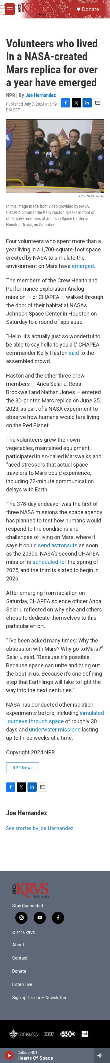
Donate (90, 9)
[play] (9, 1055)
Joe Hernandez (40, 95)
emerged (83, 266)
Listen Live (22, 984)
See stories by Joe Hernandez (39, 828)
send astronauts (58, 545)
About (18, 945)
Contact (20, 958)
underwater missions (55, 729)
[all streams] (102, 1055)
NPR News (23, 767)
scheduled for (49, 562)
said (74, 353)
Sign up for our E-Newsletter (39, 997)
